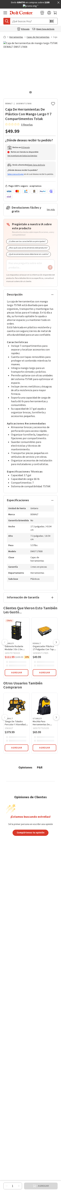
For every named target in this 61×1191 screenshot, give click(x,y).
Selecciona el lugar (15, 174)
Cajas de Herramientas (38, 37)
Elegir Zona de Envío (45, 29)
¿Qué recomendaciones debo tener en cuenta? (28, 254)
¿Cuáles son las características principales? (27, 241)
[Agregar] (19, 1186)
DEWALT (9, 103)
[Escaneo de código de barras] (51, 21)
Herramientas (16, 37)
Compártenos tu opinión (30, 832)
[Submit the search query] (6, 21)
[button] (5, 643)
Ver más (51, 209)
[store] (42, 12)
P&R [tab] (40, 767)
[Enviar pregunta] (50, 267)
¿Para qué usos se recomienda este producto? (27, 247)
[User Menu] (49, 13)
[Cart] (55, 12)
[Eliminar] (7, 1186)
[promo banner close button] (58, 2)
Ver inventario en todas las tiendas (22, 155)
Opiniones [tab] (25, 767)
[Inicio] (6, 37)
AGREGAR (16, 672)
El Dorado (25, 29)
